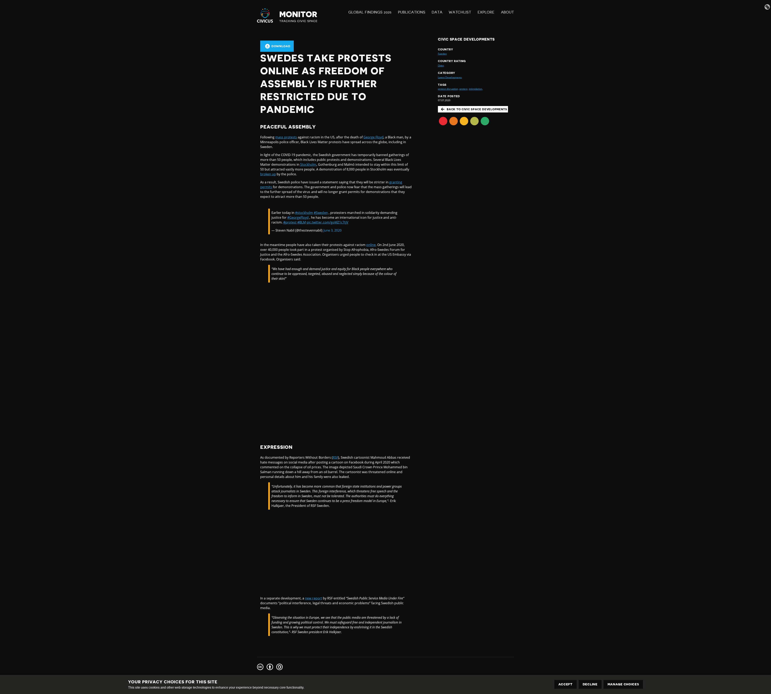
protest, (463, 89)
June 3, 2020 (332, 230)
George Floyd (373, 137)
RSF (335, 457)
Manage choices (623, 684)
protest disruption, (448, 89)
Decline (590, 684)
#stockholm (304, 212)
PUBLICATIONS (411, 12)
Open (441, 65)
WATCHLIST (460, 12)
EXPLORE (486, 12)
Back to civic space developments (477, 109)
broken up (268, 174)
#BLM (301, 222)
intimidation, (476, 89)
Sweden (442, 53)
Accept (565, 684)
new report (313, 598)
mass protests (286, 137)
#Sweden (321, 212)
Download (281, 46)
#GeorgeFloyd (298, 217)
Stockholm (308, 164)
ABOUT (507, 12)
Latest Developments (450, 77)
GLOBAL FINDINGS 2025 (370, 12)
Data (437, 12)
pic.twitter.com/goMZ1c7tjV (327, 222)
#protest (290, 222)
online (371, 245)
